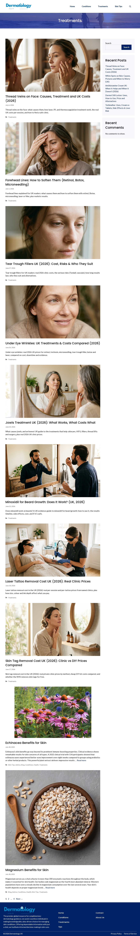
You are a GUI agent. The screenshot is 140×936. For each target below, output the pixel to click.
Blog (23, 765)
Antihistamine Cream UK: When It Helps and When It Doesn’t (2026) (117, 88)
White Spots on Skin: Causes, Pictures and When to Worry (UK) (117, 79)
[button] (130, 6)
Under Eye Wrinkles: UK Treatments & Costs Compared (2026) (52, 343)
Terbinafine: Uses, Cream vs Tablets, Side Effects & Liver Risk (117, 108)
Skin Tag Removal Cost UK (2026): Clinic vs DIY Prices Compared (46, 663)
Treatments (103, 6)
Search (108, 43)
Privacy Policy (116, 934)
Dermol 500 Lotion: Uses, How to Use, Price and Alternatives (116, 98)
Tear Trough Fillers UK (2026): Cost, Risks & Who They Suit (49, 264)
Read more (81, 760)
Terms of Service (130, 934)
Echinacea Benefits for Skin (25, 743)
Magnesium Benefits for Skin (27, 870)
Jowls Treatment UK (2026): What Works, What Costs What (50, 422)
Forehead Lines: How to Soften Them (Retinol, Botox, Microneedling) (44, 182)
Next (19, 899)
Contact (100, 913)
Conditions (86, 6)
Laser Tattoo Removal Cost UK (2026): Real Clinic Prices (47, 581)
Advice (17, 765)
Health (36, 765)
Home (72, 6)
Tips (60, 927)
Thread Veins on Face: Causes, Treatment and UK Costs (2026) (47, 98)
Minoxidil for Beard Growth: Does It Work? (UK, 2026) (45, 502)
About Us (100, 917)
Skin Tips (118, 6)
